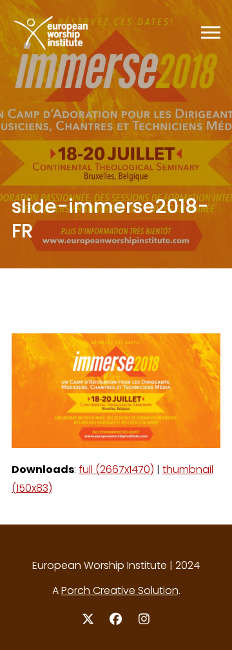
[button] (210, 32)
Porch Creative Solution (120, 590)
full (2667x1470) (116, 469)
